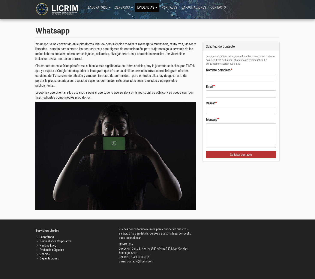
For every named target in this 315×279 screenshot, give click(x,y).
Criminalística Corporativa (55, 241)
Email (209, 87)
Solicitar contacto (241, 154)
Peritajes (169, 7)
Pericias (45, 254)
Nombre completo (218, 70)
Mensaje (211, 119)
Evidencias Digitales (52, 250)
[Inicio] (60, 9)
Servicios (123, 7)
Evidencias (146, 7)
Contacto (218, 7)
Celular (210, 103)
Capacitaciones (194, 7)
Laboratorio (98, 7)
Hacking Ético (48, 245)
